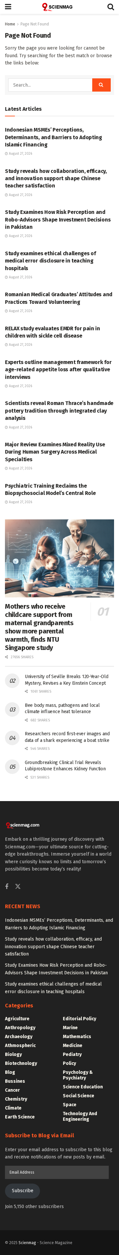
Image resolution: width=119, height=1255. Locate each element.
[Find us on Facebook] (6, 887)
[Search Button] (110, 7)
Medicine (72, 1045)
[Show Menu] (8, 7)
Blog (10, 1072)
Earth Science (20, 1117)
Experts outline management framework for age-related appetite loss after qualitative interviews (58, 369)
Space (69, 1105)
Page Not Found (34, 24)
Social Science (78, 1096)
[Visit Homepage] (59, 7)
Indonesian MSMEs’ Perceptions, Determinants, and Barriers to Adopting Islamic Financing (53, 137)
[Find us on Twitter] (18, 887)
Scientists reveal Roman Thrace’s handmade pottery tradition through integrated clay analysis (59, 410)
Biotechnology (21, 1063)
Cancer (12, 1090)
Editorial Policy (79, 1019)
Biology (13, 1054)
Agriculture (17, 1019)
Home (10, 24)
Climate (13, 1108)
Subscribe (22, 1191)
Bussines (15, 1081)
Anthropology (20, 1028)
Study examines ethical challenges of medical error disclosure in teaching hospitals (50, 260)
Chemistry (16, 1099)
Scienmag (27, 1242)
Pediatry (72, 1054)
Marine (70, 1028)
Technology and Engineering (80, 1116)
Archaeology (18, 1036)
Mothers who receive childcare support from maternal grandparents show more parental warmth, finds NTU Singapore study (39, 627)
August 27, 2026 (20, 154)
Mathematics (77, 1036)
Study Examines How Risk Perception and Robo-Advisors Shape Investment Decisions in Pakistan (57, 219)
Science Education (83, 1087)
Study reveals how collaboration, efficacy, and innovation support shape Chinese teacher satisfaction (56, 178)
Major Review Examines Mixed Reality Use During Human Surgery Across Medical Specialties (55, 452)
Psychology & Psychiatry (78, 1075)
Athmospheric (20, 1045)
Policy (69, 1063)
